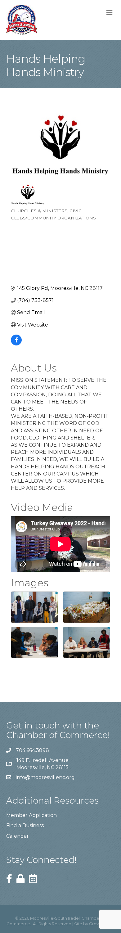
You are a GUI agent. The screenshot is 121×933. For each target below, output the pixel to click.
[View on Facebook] (16, 344)
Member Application (31, 815)
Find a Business (25, 825)
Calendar (17, 836)
